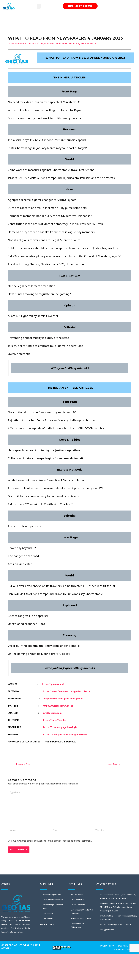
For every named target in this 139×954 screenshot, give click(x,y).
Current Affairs (35, 43)
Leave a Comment (17, 43)
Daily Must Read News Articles (60, 43)
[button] (39, 6)
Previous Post (21, 764)
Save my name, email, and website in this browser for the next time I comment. (51, 840)
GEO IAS (5, 884)
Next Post (114, 764)
